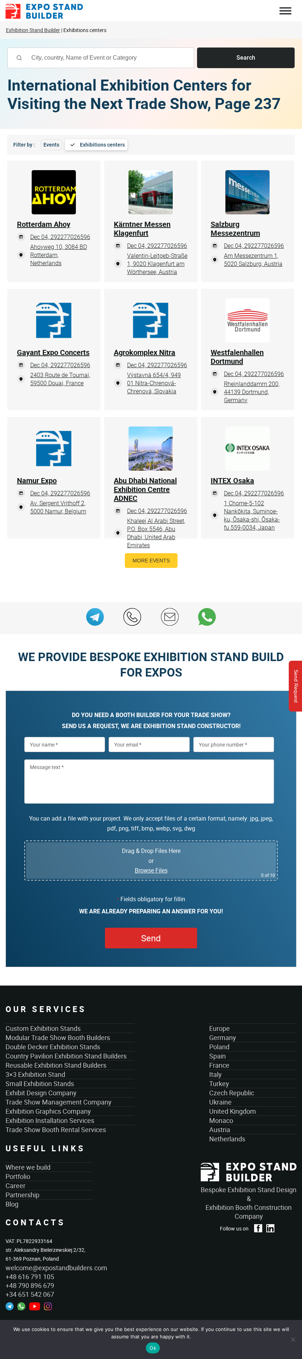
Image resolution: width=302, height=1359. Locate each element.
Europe (219, 1028)
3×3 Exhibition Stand (35, 1074)
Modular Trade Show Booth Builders (58, 1037)
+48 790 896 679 (30, 1285)
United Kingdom (232, 1111)
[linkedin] (270, 1228)
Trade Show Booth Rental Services (56, 1129)
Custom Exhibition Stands (43, 1028)
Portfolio (18, 1176)
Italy (215, 1074)
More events (151, 560)
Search (245, 57)
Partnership (22, 1194)
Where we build (28, 1167)
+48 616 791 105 (30, 1276)
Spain (217, 1055)
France (219, 1065)
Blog (12, 1204)
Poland (219, 1046)
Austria (219, 1129)
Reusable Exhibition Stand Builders (56, 1065)
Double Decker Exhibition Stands (53, 1046)
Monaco (221, 1120)
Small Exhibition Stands (40, 1083)
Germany (222, 1037)
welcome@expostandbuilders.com (49, 1267)
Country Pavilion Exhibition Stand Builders (66, 1055)
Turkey (219, 1083)
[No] (292, 1339)
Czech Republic (231, 1092)
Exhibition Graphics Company (48, 1111)
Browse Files (151, 870)
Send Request (296, 686)
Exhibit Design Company (41, 1092)
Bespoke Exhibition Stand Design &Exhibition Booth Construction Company (248, 1203)
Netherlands (227, 1138)
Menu (285, 11)
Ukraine (220, 1102)
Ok (153, 1348)
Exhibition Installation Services (50, 1120)
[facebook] (258, 1228)
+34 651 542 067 (30, 1294)
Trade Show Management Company (59, 1102)
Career (15, 1185)
